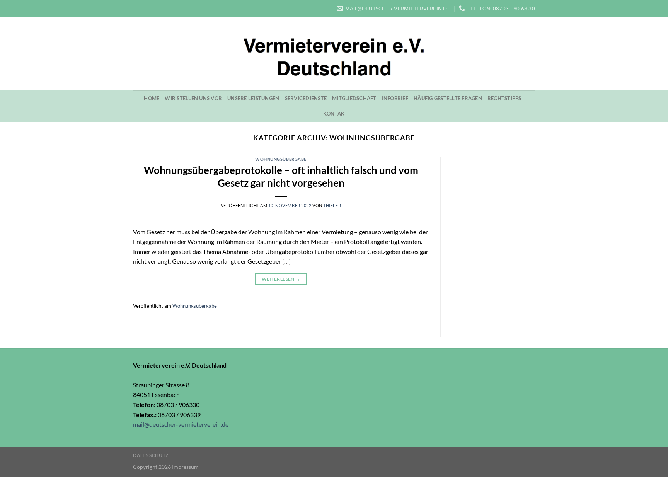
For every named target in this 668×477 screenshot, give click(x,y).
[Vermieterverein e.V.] (334, 53)
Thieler (332, 205)
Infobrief (395, 98)
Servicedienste (306, 98)
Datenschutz (151, 455)
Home (151, 98)
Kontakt (335, 114)
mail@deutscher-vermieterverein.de (180, 424)
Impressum (185, 466)
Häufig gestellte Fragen (448, 98)
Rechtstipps (504, 98)
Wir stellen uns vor (193, 98)
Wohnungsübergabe (281, 159)
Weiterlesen (281, 279)
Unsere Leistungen (253, 98)
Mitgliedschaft (354, 98)
